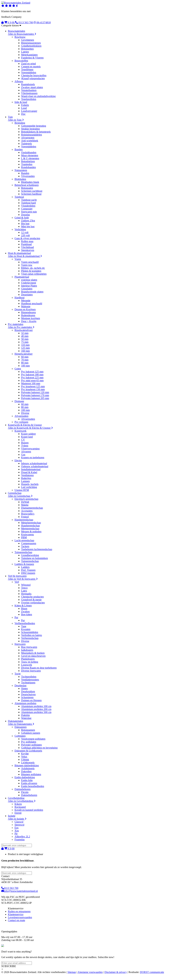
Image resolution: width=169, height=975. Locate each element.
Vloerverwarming (30, 448)
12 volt (24, 232)
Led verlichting (29, 487)
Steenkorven (27, 250)
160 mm (25, 350)
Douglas (25, 214)
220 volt (25, 235)
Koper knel (27, 436)
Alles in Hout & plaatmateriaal (24, 256)
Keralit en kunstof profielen (29, 809)
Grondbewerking (30, 555)
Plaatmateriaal (22, 276)
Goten (18, 368)
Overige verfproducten (33, 602)
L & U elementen (30, 158)
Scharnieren (27, 697)
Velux (24, 756)
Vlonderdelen (28, 205)
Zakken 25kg (28, 220)
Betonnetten (27, 48)
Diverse (25, 413)
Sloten (24, 688)
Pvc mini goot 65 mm (32, 380)
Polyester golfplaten (31, 744)
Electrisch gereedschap (26, 499)
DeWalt (25, 501)
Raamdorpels (28, 84)
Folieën (25, 105)
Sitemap (72, 972)
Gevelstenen (27, 39)
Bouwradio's (27, 513)
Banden (19, 149)
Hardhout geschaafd (31, 303)
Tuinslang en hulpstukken (34, 558)
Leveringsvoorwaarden (20, 917)
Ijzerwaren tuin (29, 211)
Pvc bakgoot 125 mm (32, 371)
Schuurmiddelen (29, 632)
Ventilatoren (27, 475)
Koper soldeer (28, 433)
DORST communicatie (152, 972)
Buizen (25, 442)
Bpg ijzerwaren (29, 647)
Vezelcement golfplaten (33, 738)
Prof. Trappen (28, 570)
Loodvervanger (29, 111)
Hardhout (19, 297)
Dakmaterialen (15, 721)
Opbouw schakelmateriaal (34, 466)
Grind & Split (22, 217)
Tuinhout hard (28, 202)
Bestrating (20, 122)
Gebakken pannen (30, 732)
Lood (24, 108)
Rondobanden (28, 167)
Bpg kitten (26, 614)
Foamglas (20, 839)
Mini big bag (27, 226)
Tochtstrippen (28, 682)
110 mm (25, 345)
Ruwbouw (20, 37)
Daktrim (25, 715)
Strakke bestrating (30, 128)
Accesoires (27, 510)
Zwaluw (25, 611)
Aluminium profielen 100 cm (36, 706)
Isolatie (11, 815)
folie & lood (21, 102)
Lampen (25, 481)
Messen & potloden (31, 531)
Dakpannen (21, 727)
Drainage (19, 401)
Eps (16, 827)
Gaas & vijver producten (27, 238)
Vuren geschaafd (30, 262)
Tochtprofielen (28, 676)
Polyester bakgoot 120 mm (35, 392)
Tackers (25, 546)
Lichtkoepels (27, 762)
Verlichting (20, 229)
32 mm (24, 333)
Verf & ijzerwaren (17, 576)
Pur (16, 617)
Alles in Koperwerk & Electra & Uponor (29, 427)
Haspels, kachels (29, 484)
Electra (18, 460)
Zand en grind (28, 63)
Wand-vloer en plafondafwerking (38, 96)
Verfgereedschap (29, 638)
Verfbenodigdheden (25, 623)
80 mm (24, 362)
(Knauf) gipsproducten (33, 78)
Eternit (18, 812)
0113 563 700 (11, 888)
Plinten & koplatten (31, 270)
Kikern (18, 804)
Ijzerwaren (20, 644)
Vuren (18, 259)
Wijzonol (26, 584)
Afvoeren (26, 451)
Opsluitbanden (28, 152)
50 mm (24, 339)
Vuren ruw (26, 265)
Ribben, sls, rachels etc (33, 268)
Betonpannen (28, 730)
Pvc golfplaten (28, 741)
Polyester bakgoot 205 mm (35, 398)
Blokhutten (20, 179)
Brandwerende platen (32, 291)
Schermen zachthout (31, 191)
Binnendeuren (28, 312)
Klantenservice (15, 914)
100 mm (25, 365)
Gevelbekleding (16, 798)
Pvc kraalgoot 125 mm (33, 386)
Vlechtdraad (27, 247)
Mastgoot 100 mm (30, 383)
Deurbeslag (20, 685)
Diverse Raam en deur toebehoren (39, 667)
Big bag (25, 223)
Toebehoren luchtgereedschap (36, 549)
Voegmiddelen (28, 72)
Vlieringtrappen (29, 93)
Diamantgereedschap (32, 507)
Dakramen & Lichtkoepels (28, 750)
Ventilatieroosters (30, 679)
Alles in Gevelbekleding (21, 801)
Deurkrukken (28, 691)
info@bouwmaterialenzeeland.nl (21, 891)
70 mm (24, 359)
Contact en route (16, 920)
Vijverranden (28, 176)
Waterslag (26, 718)
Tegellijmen (27, 69)
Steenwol (19, 824)
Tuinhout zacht (29, 199)
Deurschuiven (28, 694)
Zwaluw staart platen (32, 87)
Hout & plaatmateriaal (19, 253)
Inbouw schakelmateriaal (34, 463)
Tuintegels (26, 143)
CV (23, 439)
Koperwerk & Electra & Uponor (25, 424)
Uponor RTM (22, 490)
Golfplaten (20, 735)
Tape (23, 626)
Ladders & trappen (24, 564)
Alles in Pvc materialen (20, 327)
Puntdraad (26, 244)
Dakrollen (26, 771)
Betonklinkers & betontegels (36, 131)
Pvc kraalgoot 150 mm (33, 389)
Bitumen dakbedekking (27, 765)
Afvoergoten (27, 137)
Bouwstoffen (21, 60)
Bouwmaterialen (16, 31)
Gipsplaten (26, 288)
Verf (17, 581)
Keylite (25, 753)
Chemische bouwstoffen (33, 75)
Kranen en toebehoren (32, 457)
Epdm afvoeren (29, 783)
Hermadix (26, 593)
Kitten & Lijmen (23, 605)
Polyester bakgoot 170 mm (35, 395)
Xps (17, 830)
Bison (24, 608)
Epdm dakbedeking (25, 777)
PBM (24, 537)
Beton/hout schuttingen (27, 185)
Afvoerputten (21, 416)
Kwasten (25, 629)
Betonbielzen (28, 161)
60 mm (24, 356)
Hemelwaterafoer (24, 353)
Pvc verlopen (21, 422)
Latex (24, 590)
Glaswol (19, 821)
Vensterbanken (28, 90)
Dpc (23, 114)
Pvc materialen (15, 324)
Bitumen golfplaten (31, 774)
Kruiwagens (27, 534)
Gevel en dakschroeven (33, 655)
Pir (16, 833)
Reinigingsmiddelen (31, 134)
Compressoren (28, 543)
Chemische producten (32, 596)
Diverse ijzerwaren (31, 670)
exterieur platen (29, 279)
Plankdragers (28, 658)
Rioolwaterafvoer (24, 330)
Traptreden (26, 164)
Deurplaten (27, 294)
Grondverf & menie (31, 599)
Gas (23, 454)
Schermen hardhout (31, 193)
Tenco (24, 587)
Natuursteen (21, 170)
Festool (25, 516)
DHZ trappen (28, 573)
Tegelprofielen (28, 99)
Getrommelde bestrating (33, 125)
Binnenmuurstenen (31, 42)
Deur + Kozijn (28, 321)
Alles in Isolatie (16, 818)
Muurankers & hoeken (33, 653)
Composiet (26, 208)
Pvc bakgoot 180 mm (32, 374)
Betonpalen (27, 188)
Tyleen (24, 445)
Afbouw (19, 81)
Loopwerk (26, 664)
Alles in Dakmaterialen (20, 724)
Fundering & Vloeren (32, 57)
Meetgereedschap (30, 528)
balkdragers (27, 650)
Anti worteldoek (29, 140)
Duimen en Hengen (31, 700)
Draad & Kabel (29, 472)
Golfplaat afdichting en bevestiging (39, 747)
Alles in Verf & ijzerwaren (22, 578)
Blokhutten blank (30, 182)
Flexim (24, 792)
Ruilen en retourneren (19, 911)
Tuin (10, 116)
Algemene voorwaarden (90, 972)
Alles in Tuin (15, 119)
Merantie (25, 300)
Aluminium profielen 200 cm (36, 709)
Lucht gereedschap (24, 540)
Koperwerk (20, 430)
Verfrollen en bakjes (31, 635)
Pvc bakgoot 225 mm (32, 377)
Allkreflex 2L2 (22, 836)
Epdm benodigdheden (32, 786)
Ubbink (25, 759)
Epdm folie (27, 780)
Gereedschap (14, 493)
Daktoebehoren (23, 789)
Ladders (25, 567)
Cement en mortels (31, 66)
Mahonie (25, 306)
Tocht (17, 673)
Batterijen (26, 478)
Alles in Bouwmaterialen (21, 34)
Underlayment (28, 282)
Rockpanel (20, 807)
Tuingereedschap (23, 552)
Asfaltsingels (27, 768)
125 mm (25, 347)
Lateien (25, 51)
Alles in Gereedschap (19, 496)
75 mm (24, 342)
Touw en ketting (29, 661)
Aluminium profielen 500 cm (36, 712)
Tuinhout (19, 196)
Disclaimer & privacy (115, 972)
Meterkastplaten (29, 54)
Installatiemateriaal (30, 469)
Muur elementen (29, 155)
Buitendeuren (28, 315)
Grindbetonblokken (31, 45)
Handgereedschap (24, 519)
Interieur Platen (29, 285)
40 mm (24, 336)
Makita (24, 504)
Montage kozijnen (30, 318)
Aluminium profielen (25, 703)
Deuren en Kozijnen (25, 309)
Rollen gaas (27, 241)
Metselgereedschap (31, 522)
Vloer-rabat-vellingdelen (34, 273)
